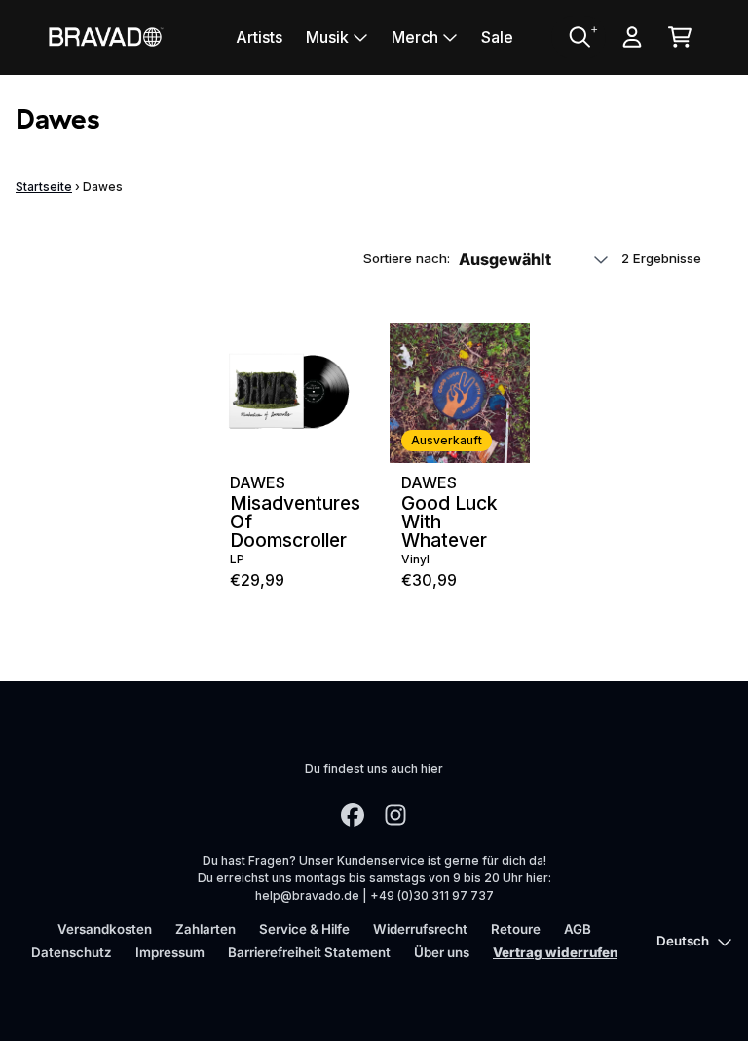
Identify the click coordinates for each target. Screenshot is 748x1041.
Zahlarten (205, 929)
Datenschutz (71, 952)
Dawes (257, 482)
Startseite (44, 186)
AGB (577, 929)
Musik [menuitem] (327, 37)
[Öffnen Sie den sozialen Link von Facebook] (352, 814)
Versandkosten (104, 929)
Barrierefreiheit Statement (309, 952)
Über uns (441, 952)
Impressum (170, 952)
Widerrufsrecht (420, 929)
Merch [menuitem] (415, 37)
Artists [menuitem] (259, 37)
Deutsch (682, 940)
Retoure (516, 929)
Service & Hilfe (304, 929)
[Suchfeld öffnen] (578, 37)
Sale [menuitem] (497, 37)
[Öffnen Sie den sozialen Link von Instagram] (395, 814)
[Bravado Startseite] (105, 36)
